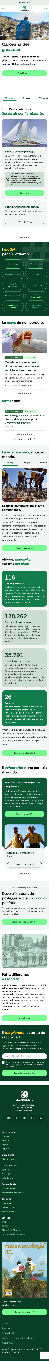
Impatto (5, 1148)
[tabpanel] (24, 52)
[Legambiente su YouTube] (33, 1118)
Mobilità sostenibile (13, 296)
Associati (6, 1174)
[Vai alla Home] (24, 8)
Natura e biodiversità (36, 296)
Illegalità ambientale (12, 285)
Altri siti (5, 1226)
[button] (24, 237)
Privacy (5, 1323)
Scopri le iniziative (22, 864)
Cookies (6, 1328)
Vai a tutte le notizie (23, 439)
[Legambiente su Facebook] (8, 1118)
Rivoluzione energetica (36, 306)
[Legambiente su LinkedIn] (41, 1118)
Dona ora (24, 193)
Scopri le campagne (24, 548)
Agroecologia (13, 264)
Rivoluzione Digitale (11, 1230)
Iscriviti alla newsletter (24, 1073)
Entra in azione (23, 814)
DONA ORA (24, 2)
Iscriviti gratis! (23, 221)
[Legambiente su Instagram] (24, 1118)
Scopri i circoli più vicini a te (24, 921)
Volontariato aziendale (12, 1192)
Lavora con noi (8, 1207)
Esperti (5, 1144)
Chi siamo (6, 1136)
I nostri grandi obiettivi (24, 753)
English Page (7, 1343)
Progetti (27, 462)
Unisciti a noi (24, 1018)
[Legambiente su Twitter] (16, 1118)
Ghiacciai (9, 98)
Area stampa (8, 1211)
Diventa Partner (9, 1188)
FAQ (4, 1222)
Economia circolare (13, 274)
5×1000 (26, 98)
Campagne (10, 462)
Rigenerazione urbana (12, 306)
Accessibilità (8, 1333)
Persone (5, 1140)
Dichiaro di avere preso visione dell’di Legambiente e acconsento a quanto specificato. (25, 1064)
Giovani (36, 274)
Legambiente (12, 385)
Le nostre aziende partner (14, 1234)
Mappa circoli (8, 1159)
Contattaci (7, 1203)
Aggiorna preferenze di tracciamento (19, 1338)
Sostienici (6, 1169)
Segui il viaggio (24, 73)
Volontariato (7, 1178)
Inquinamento (36, 285)
